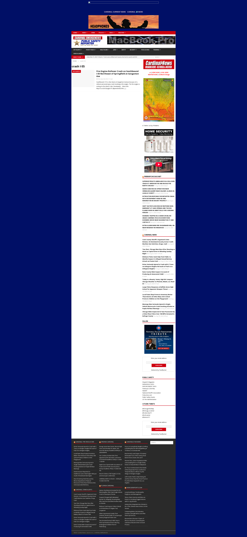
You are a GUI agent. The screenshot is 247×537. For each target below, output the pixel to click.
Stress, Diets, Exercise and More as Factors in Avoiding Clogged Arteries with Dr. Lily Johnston (135, 499)
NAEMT (144, 391)
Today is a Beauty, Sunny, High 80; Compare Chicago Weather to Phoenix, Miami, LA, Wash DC (158, 281)
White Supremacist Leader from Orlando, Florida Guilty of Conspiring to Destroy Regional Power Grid (110, 515)
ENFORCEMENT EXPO (149, 386)
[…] (125, 88)
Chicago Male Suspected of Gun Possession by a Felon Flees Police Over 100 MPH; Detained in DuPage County (158, 314)
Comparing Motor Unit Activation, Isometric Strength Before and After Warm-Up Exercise (135, 513)
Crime (93, 33)
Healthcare (104, 50)
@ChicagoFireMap (148, 409)
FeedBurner (163, 370)
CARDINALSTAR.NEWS (133, 442)
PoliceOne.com (147, 395)
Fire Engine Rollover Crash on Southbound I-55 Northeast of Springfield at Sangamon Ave (117, 73)
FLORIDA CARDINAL (107, 485)
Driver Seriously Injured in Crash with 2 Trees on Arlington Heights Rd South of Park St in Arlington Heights (157, 266)
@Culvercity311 (147, 413)
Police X (101, 33)
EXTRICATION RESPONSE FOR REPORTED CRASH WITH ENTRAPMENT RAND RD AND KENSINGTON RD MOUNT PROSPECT (158, 198)
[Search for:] (163, 57)
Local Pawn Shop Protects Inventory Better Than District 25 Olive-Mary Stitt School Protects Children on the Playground (157, 297)
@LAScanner (146, 415)
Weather (121, 33)
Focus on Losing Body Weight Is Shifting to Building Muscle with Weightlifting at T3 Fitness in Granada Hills (136, 448)
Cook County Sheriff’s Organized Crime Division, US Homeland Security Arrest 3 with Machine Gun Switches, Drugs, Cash (157, 242)
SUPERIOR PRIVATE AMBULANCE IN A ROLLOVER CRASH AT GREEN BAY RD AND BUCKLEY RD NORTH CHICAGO (158, 183)
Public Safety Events (148, 397)
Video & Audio (77, 53)
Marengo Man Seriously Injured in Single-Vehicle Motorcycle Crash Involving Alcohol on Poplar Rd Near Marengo (158, 306)
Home (75, 33)
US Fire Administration (149, 399)
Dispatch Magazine (148, 382)
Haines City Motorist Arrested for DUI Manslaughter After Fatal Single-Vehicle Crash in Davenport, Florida (110, 492)
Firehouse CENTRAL (148, 389)
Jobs (114, 50)
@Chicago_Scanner (148, 411)
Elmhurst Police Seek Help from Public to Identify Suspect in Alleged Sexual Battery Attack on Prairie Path (157, 259)
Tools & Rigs (145, 50)
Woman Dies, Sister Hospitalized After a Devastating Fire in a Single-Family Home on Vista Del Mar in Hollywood (136, 462)
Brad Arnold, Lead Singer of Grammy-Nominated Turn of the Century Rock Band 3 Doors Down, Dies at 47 (135, 455)
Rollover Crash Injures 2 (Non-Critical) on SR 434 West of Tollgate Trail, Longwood (110, 508)
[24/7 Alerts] (83, 78)
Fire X (111, 33)
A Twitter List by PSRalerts (150, 125)
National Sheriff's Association (151, 393)
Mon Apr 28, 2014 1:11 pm (105, 79)
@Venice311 (146, 417)
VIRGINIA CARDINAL (107, 442)
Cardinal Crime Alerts (84, 490)
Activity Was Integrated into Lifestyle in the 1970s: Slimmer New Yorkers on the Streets (136, 506)
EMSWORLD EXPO (148, 384)
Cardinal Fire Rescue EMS (85, 442)
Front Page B (90, 50)
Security (132, 50)
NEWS (84, 33)
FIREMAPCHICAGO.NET (152, 176)
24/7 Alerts (76, 50)
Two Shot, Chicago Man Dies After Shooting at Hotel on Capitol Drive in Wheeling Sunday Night (158, 251)
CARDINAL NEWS (150, 235)
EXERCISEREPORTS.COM (134, 488)
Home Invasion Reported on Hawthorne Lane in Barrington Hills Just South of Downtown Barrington (85, 474)
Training (156, 50)
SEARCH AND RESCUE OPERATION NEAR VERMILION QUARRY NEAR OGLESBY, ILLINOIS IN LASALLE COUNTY (158, 191)
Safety (123, 50)
